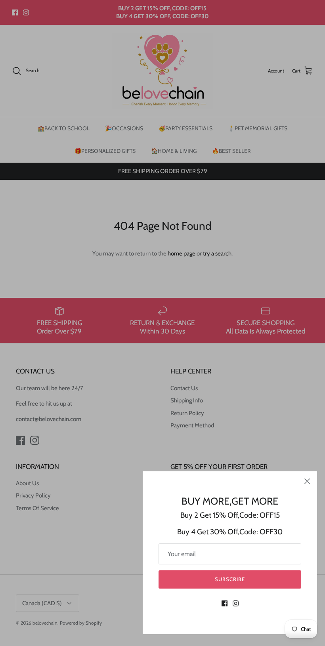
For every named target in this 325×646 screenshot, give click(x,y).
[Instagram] (236, 603)
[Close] (307, 481)
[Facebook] (225, 603)
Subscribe (230, 579)
